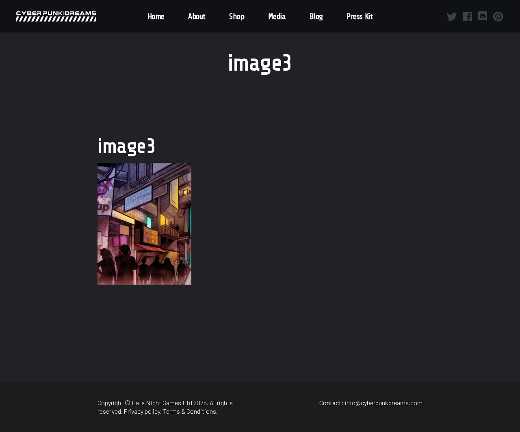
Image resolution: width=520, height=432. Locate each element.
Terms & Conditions (189, 411)
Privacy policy (142, 411)
